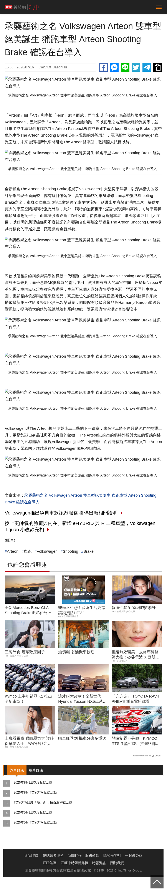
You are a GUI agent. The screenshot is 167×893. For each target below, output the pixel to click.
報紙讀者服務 (53, 855)
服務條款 (92, 855)
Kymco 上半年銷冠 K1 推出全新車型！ (28, 698)
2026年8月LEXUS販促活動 (33, 782)
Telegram (146, 67)
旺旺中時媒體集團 (75, 863)
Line (125, 67)
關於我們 (117, 863)
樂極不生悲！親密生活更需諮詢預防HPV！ (81, 610)
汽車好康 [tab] (17, 770)
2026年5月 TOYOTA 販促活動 (35, 822)
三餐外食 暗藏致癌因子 (25, 652)
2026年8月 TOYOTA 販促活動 (35, 792)
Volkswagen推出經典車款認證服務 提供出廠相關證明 (61, 513)
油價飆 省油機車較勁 (76, 652)
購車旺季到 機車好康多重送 (82, 738)
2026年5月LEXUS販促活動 (33, 812)
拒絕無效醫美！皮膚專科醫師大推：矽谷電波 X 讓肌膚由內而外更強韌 (135, 655)
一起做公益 (133, 855)
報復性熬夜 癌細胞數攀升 (134, 607)
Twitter (136, 67)
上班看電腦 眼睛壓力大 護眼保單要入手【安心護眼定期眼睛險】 (29, 741)
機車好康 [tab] (36, 770)
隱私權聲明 (112, 855)
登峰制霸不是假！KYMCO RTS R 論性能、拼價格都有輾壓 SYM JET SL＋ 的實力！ (136, 741)
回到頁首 (157, 881)
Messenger (114, 67)
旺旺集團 (49, 863)
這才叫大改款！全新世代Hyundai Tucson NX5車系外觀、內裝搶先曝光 (82, 699)
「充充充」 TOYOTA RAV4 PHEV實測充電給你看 (135, 698)
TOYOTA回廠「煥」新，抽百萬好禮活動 (43, 802)
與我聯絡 (31, 855)
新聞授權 (75, 855)
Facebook (103, 67)
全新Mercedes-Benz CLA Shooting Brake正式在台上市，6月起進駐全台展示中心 (29, 610)
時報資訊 (99, 863)
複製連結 (157, 67)
